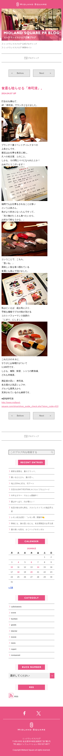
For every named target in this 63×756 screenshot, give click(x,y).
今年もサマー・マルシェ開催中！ (25, 495)
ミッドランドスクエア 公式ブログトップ (20, 44)
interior (14, 631)
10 (12, 567)
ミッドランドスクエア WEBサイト (17, 47)
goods (13, 625)
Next (45, 73)
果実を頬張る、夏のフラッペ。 (24, 471)
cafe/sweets (16, 607)
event (13, 613)
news (13, 643)
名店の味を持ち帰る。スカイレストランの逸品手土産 (32, 509)
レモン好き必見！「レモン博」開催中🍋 (27, 517)
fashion (14, 619)
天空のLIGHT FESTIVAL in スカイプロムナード (30, 489)
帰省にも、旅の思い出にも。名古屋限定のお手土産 (32, 523)
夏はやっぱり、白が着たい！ (23, 502)
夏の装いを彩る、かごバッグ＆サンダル (27, 529)
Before (17, 73)
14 (38, 567)
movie (13, 637)
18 (18, 572)
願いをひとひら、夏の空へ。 (23, 477)
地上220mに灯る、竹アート (22, 483)
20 (31, 572)
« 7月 (11, 588)
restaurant (15, 655)
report (13, 649)
